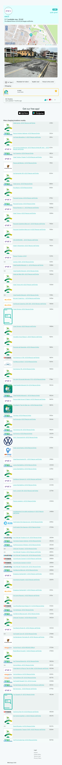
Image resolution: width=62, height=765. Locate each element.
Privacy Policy (37, 758)
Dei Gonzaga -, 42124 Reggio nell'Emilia (25, 689)
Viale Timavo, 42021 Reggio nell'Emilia (24, 213)
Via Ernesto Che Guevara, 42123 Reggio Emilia (26, 527)
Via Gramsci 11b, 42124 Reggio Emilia (24, 369)
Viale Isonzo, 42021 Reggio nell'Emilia (24, 123)
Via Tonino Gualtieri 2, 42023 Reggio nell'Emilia (27, 716)
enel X (7, 16)
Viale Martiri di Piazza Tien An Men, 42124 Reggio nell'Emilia (30, 668)
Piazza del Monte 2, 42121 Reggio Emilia (25, 163)
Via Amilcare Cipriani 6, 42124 (22, 562)
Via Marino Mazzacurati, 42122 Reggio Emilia (26, 614)
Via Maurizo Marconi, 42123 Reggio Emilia (25, 570)
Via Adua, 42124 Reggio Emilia (22, 415)
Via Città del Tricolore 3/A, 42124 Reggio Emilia (27, 555)
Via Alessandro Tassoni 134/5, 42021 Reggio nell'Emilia (29, 729)
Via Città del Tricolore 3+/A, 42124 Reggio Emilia (27, 537)
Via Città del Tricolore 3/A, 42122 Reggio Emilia (27, 566)
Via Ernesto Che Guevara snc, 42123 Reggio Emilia (28, 522)
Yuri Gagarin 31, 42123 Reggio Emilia (24, 694)
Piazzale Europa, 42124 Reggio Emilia (24, 204)
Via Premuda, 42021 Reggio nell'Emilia (24, 419)
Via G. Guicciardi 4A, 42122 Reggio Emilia (25, 437)
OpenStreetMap (49, 44)
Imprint (36, 752)
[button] (31, 100)
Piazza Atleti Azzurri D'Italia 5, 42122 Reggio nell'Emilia (29, 399)
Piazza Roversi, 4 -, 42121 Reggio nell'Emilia (26, 207)
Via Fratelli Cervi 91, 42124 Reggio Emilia (25, 634)
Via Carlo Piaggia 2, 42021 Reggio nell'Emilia (26, 595)
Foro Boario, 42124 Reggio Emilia (22, 187)
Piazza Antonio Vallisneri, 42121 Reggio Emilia (26, 133)
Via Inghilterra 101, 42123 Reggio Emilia (24, 677)
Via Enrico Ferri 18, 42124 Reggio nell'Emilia (26, 712)
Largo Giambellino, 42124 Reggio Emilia (24, 465)
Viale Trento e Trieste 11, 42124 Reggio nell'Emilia (27, 157)
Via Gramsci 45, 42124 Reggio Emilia (24, 430)
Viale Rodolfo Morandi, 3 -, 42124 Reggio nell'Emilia (28, 265)
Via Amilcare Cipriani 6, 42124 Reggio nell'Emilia (27, 558)
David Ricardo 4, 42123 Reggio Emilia (24, 726)
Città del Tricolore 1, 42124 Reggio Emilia (25, 548)
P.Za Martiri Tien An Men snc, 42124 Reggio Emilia (27, 405)
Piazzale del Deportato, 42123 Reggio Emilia (26, 347)
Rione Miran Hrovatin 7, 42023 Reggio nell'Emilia (27, 651)
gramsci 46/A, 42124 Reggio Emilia (23, 262)
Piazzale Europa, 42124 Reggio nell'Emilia (25, 198)
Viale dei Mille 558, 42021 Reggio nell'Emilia (26, 274)
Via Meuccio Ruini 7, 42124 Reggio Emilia (25, 361)
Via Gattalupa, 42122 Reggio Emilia (23, 610)
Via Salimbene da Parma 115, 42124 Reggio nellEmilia (28, 685)
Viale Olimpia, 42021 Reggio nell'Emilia (24, 326)
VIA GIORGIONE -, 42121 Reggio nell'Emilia (25, 240)
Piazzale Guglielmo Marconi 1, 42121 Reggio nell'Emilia (29, 224)
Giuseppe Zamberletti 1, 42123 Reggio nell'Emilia (27, 574)
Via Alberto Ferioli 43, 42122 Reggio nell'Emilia (26, 628)
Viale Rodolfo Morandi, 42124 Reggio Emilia (26, 271)
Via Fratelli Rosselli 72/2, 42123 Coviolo (24, 681)
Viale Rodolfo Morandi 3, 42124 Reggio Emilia (26, 395)
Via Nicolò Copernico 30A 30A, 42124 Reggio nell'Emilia (29, 304)
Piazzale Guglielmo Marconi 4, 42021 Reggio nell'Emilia (29, 229)
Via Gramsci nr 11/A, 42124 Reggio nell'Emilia (26, 357)
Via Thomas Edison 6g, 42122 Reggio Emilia (26, 661)
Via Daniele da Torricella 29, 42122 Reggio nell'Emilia (28, 637)
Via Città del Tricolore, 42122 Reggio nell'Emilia (27, 552)
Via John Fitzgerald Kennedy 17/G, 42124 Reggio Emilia (29, 379)
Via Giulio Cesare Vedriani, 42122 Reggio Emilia (27, 541)
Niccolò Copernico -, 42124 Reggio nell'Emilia (26, 298)
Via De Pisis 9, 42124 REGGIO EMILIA (24, 647)
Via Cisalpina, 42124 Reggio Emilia (23, 153)
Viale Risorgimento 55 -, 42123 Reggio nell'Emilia (27, 459)
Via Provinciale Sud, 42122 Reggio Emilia (25, 740)
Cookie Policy (37, 754)
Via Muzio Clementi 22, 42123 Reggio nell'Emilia (27, 479)
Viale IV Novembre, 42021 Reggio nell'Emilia (26, 245)
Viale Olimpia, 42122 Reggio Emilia (23, 309)
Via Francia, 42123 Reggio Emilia (22, 433)
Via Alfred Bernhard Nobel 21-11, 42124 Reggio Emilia (28, 606)
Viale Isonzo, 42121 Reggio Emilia (22, 184)
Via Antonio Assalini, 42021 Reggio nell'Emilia (26, 579)
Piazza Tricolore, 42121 (20, 256)
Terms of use (37, 756)
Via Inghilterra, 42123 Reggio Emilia (23, 665)
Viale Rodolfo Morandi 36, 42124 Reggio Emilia (26, 385)
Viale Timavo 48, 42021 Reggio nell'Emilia (25, 284)
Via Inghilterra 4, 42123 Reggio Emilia (24, 674)
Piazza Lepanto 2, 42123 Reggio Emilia (24, 501)
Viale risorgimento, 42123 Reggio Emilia (24, 448)
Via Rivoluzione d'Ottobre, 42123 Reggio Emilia (27, 545)
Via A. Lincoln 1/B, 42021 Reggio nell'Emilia (25, 491)
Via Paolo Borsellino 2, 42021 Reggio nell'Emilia (27, 137)
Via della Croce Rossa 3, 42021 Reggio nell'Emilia (27, 337)
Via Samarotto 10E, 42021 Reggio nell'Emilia (26, 173)
